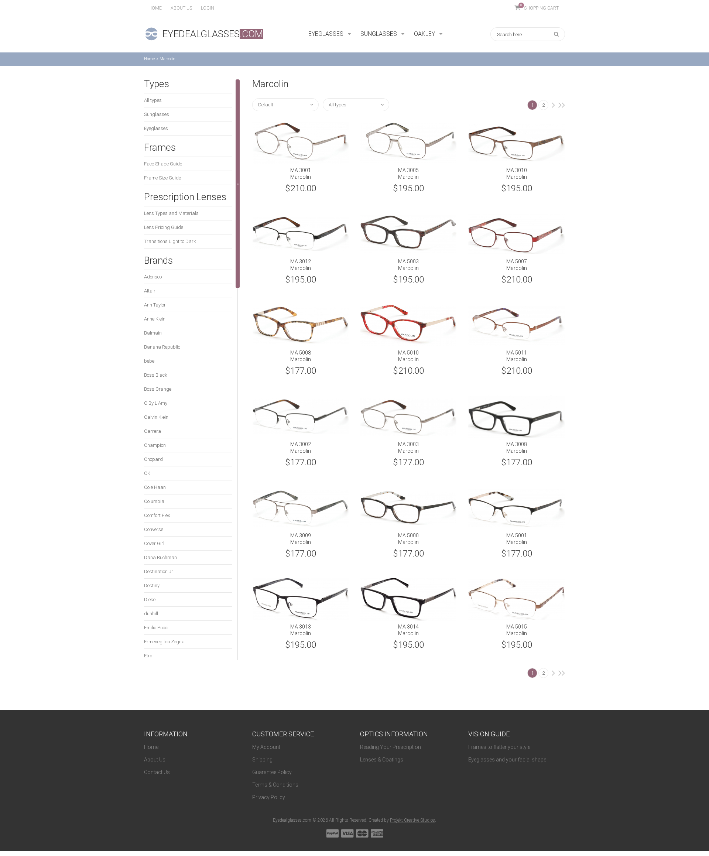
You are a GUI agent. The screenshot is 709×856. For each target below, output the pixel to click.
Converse (153, 529)
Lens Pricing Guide (163, 227)
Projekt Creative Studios (412, 820)
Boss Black (155, 375)
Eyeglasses (156, 128)
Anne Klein (154, 319)
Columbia (154, 501)
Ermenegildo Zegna (164, 641)
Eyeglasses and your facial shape (507, 760)
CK (147, 473)
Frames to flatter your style (499, 747)
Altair (149, 291)
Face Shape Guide (163, 164)
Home (155, 8)
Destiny (152, 585)
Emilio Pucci (156, 627)
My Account (266, 747)
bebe (149, 361)
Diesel (150, 599)
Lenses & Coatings (381, 760)
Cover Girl (154, 543)
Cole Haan (155, 487)
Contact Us (157, 772)
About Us (154, 760)
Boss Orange (157, 389)
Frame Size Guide (162, 178)
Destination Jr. (159, 571)
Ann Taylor (155, 305)
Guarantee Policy (272, 772)
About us (181, 8)
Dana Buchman (160, 557)
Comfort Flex (157, 515)
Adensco (153, 277)
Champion (155, 445)
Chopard (153, 459)
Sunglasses (156, 114)
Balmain (153, 333)
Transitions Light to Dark (170, 241)
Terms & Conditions (275, 785)
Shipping (262, 760)
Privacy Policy (268, 797)
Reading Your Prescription (390, 747)
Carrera (152, 431)
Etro (148, 655)
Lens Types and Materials (171, 213)
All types (153, 100)
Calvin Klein (156, 417)
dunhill (151, 613)
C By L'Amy (155, 403)
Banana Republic (162, 347)
